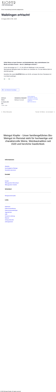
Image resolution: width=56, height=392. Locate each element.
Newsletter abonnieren (10, 170)
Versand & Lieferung (10, 216)
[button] (53, 2)
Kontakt (7, 181)
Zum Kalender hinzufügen (11, 90)
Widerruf (7, 218)
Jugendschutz (8, 212)
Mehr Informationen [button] (32, 101)
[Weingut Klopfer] (8, 2)
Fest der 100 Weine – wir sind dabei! (44, 112)
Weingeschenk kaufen (10, 195)
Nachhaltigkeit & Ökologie (11, 168)
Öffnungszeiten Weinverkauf (12, 182)
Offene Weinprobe (7, 112)
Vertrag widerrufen (9, 219)
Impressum (7, 206)
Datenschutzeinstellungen (11, 210)
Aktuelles (7, 166)
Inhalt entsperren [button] (31, 96)
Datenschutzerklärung (10, 208)
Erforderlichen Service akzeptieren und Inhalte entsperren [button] (33, 99)
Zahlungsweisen (9, 221)
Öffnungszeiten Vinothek (11, 184)
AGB (6, 214)
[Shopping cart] (49, 2)
